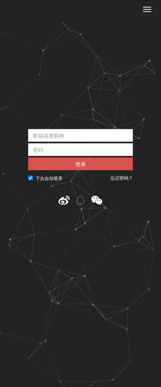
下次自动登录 (49, 178)
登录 (80, 164)
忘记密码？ (121, 178)
